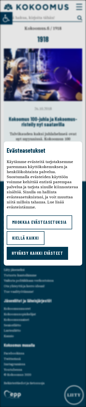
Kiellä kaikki (25, 238)
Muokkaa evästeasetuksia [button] (39, 222)
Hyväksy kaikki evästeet (37, 253)
